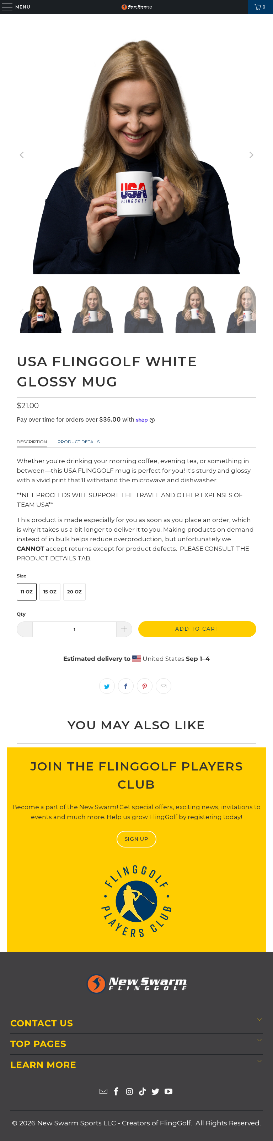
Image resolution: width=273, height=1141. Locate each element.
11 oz (27, 591)
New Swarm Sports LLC (76, 1123)
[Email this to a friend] (163, 686)
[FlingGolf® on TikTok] (143, 1092)
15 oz (50, 591)
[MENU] (4, 7)
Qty (21, 614)
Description (32, 441)
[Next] (251, 154)
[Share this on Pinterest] (144, 686)
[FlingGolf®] (136, 7)
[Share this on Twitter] (107, 686)
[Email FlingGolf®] (103, 1092)
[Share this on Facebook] (126, 686)
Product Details (79, 441)
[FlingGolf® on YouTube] (169, 1092)
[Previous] (22, 154)
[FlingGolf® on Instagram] (129, 1092)
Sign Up (136, 839)
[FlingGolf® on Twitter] (155, 1092)
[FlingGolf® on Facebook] (116, 1092)
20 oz (74, 591)
